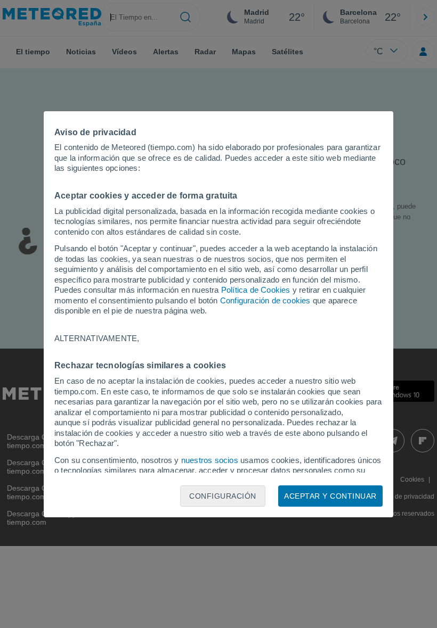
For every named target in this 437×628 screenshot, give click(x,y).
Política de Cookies (255, 289)
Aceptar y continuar (330, 496)
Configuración (222, 496)
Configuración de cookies (265, 300)
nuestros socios (209, 460)
